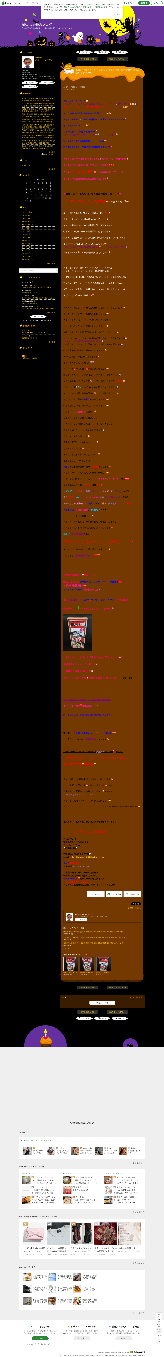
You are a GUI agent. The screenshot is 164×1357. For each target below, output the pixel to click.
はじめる (40, 1338)
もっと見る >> (68, 948)
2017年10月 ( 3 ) (27, 215)
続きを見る (51, 78)
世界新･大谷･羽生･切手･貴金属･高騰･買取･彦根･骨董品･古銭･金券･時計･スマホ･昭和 (93, 932)
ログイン (156, 3)
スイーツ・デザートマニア (114, 1173)
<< (34, 180)
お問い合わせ (79, 1355)
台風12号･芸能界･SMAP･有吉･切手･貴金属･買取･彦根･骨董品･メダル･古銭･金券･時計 (38, 126)
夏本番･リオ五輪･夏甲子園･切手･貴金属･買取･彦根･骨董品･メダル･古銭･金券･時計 (38, 147)
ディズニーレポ (28, 1173)
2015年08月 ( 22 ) (28, 256)
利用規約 (91, 1355)
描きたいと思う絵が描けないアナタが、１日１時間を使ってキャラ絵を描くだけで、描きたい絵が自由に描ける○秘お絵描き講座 (38, 298)
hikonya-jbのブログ (37, 24)
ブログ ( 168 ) (26, 165)
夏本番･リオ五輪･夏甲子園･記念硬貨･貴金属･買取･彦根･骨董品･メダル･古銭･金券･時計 (38, 142)
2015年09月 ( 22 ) (28, 253)
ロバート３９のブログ (29, 303)
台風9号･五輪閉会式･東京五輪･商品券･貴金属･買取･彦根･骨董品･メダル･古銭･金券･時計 (38, 131)
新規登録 (144, 3)
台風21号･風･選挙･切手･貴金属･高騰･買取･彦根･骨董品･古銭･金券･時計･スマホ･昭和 (93, 943)
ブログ (72, 90)
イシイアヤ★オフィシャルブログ (33, 333)
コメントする (103, 1003)
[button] (159, 1340)
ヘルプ (142, 1355)
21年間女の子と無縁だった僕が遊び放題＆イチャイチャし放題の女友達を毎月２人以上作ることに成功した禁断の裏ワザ (38, 287)
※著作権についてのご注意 (29, 358)
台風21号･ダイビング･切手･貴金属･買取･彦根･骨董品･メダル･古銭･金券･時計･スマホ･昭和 (38, 121)
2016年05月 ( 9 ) (27, 228)
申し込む (124, 1338)
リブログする (134, 894)
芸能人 (50, 1140)
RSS (25, 356)
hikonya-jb (39, 57)
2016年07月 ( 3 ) (28, 225)
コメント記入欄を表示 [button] (134, 997)
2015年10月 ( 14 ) (28, 250)
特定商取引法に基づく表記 (127, 1355)
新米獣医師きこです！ (29, 293)
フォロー (82, 920)
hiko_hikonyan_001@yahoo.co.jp (87, 857)
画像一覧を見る (49, 154)
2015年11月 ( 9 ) (27, 247)
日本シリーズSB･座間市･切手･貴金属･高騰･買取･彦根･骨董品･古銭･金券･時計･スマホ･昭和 (95, 937)
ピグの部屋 (48, 60)
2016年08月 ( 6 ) (27, 222)
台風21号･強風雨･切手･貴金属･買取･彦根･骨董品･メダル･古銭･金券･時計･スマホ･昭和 (38, 115)
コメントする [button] (116, 894)
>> (43, 180)
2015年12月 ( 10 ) (28, 244)
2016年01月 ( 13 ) (28, 241)
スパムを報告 (66, 1355)
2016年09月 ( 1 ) (27, 218)
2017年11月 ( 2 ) (27, 212)
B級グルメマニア (69, 1173)
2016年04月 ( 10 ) (28, 231)
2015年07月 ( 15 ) (28, 260)
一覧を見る (51, 152)
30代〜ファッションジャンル (34, 1140)
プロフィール (39, 60)
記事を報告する (135, 908)
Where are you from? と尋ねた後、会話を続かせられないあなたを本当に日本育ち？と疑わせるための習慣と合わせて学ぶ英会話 (38, 308)
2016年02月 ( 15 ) (28, 237)
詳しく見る (82, 1338)
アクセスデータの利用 (106, 1355)
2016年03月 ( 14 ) (28, 234)
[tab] (34, 1140)
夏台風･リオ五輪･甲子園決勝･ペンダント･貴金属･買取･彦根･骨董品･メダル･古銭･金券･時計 (38, 137)
